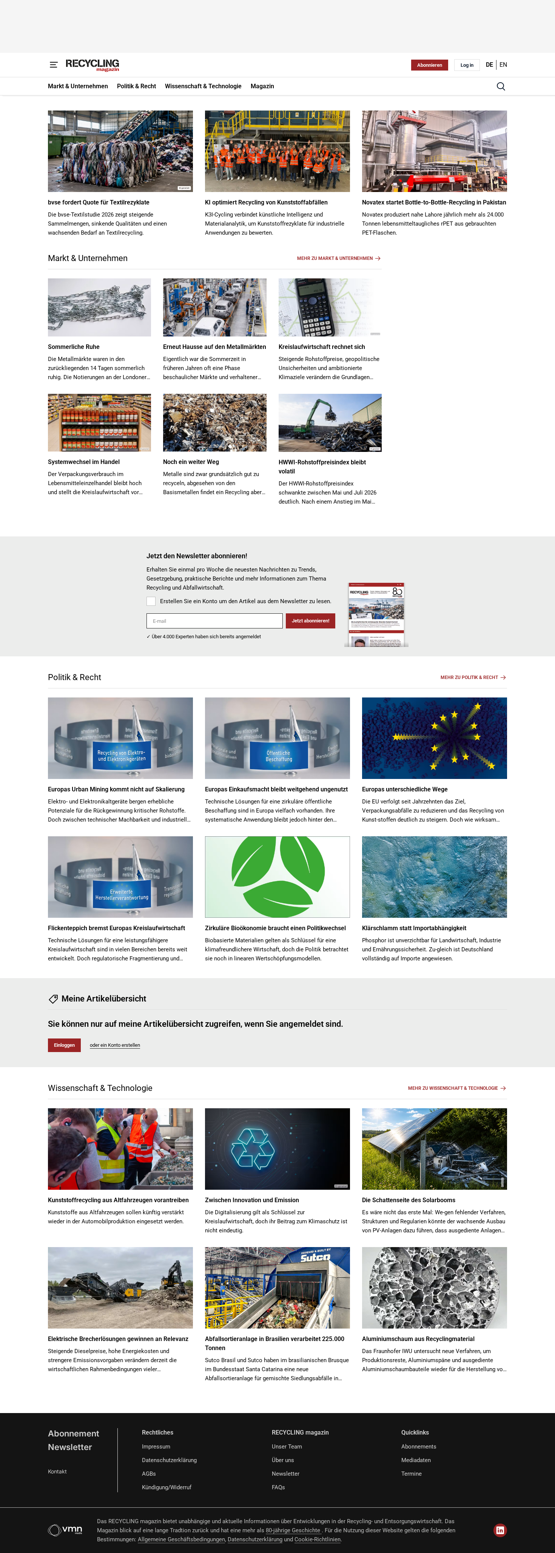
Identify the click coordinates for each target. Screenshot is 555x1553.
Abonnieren (429, 65)
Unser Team (287, 1446)
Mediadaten (416, 1460)
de (489, 64)
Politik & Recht (74, 677)
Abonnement (73, 1433)
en (503, 64)
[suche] (501, 86)
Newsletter (70, 1447)
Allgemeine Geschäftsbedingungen (181, 1539)
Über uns (283, 1460)
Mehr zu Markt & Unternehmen (335, 258)
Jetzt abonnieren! (310, 621)
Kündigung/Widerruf (166, 1487)
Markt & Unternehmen (88, 258)
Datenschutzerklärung (169, 1460)
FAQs (278, 1487)
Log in (467, 65)
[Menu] (54, 64)
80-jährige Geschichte (294, 1530)
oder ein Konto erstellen (115, 1045)
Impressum (156, 1446)
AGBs (149, 1473)
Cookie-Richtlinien (317, 1539)
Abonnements (418, 1446)
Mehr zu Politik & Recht (469, 677)
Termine (411, 1473)
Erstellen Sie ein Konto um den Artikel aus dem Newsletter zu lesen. (245, 601)
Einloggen (64, 1045)
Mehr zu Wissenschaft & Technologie (453, 1088)
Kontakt (57, 1471)
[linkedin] (500, 1530)
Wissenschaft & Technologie (100, 1088)
